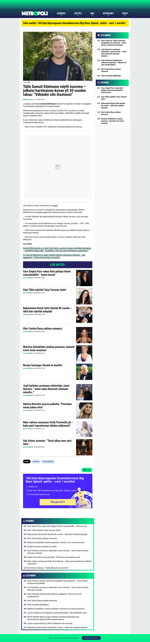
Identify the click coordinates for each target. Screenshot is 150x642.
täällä (55, 205)
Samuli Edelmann (48, 461)
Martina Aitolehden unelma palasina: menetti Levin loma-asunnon (49, 348)
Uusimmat (30, 521)
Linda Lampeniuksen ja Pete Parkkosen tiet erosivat (49, 623)
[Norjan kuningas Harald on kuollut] (84, 372)
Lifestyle (78, 13)
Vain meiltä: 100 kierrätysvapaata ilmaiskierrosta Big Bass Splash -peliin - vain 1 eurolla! (74, 23)
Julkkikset (61, 13)
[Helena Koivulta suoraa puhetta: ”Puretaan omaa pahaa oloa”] (84, 410)
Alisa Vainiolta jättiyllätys (38, 604)
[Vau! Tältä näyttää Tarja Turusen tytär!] (84, 296)
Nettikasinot (108, 13)
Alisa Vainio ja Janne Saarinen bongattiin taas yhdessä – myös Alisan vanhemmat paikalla (57, 582)
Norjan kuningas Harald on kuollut (42, 365)
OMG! (92, 13)
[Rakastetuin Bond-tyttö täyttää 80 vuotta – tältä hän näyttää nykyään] (84, 315)
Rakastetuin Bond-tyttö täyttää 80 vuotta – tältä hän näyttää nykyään (47, 309)
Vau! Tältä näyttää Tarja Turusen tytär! (44, 289)
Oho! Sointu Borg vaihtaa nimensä (42, 328)
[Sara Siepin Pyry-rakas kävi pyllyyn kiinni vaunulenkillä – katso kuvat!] (84, 278)
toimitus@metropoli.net (91, 638)
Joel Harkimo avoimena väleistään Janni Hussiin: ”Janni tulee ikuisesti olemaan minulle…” (46, 389)
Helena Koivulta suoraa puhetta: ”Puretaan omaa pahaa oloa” (47, 405)
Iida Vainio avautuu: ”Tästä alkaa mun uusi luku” (47, 442)
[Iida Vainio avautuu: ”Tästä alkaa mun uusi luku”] (84, 447)
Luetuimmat (31, 575)
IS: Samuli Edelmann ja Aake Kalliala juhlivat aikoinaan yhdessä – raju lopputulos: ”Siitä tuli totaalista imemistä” (54, 256)
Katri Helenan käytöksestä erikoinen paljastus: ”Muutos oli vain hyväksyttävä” (54, 595)
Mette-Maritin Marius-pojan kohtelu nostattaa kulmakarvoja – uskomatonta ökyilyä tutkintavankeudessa (54, 618)
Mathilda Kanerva (28, 99)
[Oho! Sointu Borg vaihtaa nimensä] (84, 335)
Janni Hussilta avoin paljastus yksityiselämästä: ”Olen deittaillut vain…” (57, 613)
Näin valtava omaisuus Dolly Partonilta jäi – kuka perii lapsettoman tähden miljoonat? (48, 424)
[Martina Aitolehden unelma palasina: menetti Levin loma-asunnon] (84, 353)
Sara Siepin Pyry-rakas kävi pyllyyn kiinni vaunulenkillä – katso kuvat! (47, 273)
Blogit (125, 13)
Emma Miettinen (28, 278)
